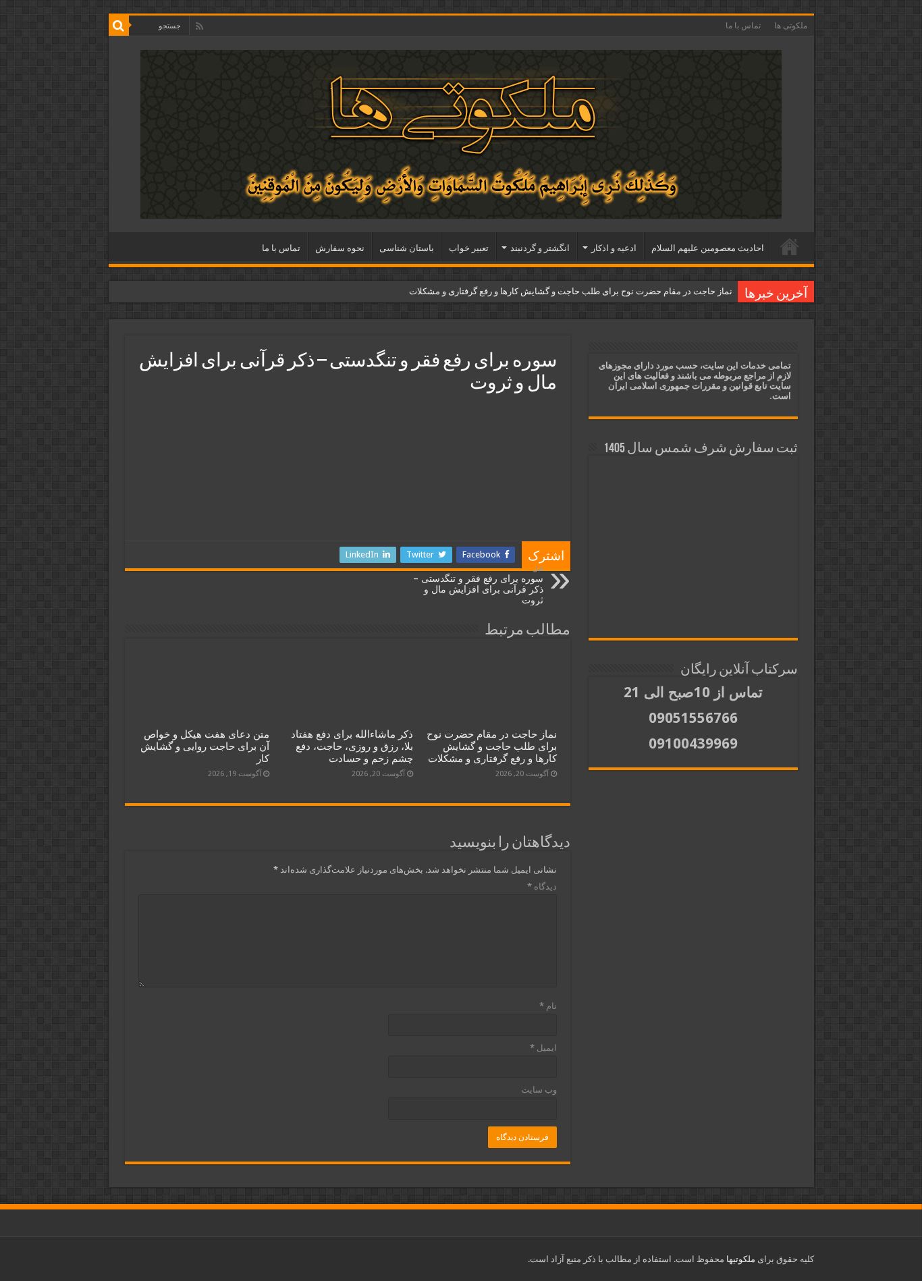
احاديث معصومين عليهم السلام (707, 248)
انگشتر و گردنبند (540, 248)
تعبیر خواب (469, 248)
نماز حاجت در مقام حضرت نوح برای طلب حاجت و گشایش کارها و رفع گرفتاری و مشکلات (570, 291)
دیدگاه (542, 886)
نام (548, 1006)
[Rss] (199, 26)
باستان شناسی (406, 248)
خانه (789, 246)
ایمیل (543, 1048)
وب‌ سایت (539, 1090)
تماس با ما (743, 25)
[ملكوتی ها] (461, 134)
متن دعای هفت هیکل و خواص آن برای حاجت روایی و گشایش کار (204, 746)
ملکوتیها (739, 1259)
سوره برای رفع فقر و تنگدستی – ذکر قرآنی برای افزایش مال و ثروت (478, 584)
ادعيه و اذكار (613, 248)
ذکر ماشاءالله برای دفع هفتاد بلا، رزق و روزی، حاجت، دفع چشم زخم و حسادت (352, 746)
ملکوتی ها (790, 25)
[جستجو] (119, 26)
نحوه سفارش (339, 248)
